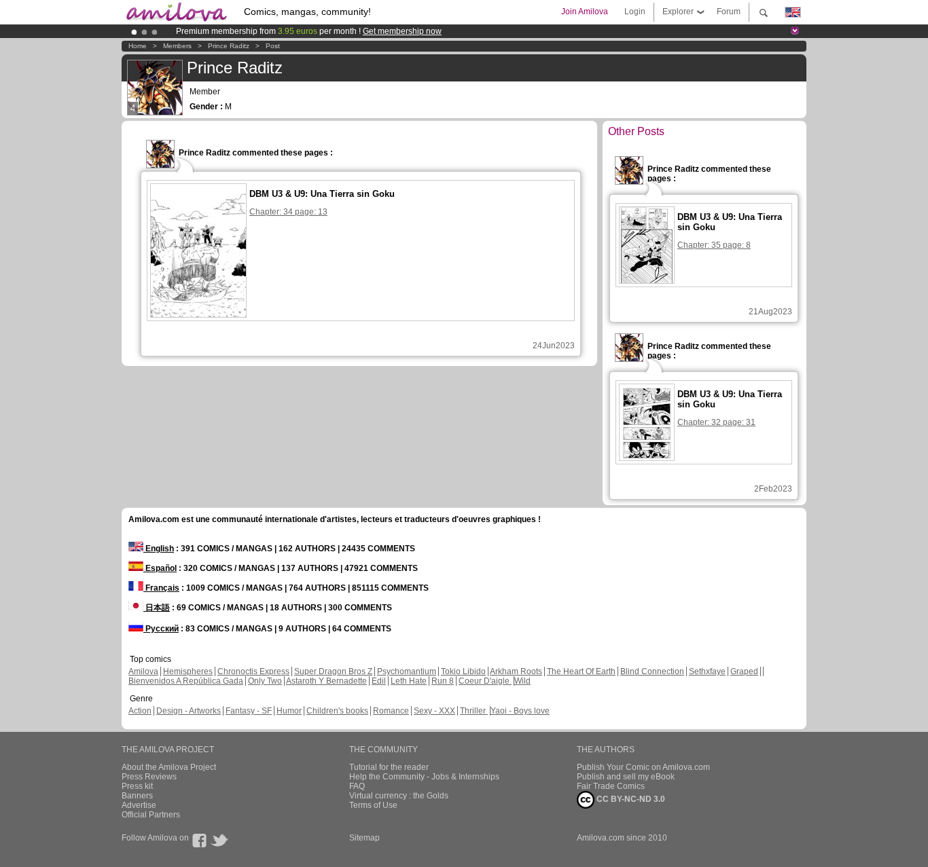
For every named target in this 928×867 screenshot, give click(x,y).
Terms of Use (373, 805)
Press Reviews (149, 776)
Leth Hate (409, 681)
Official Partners (151, 814)
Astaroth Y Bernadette (326, 681)
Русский (161, 628)
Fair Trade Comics (611, 786)
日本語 (156, 607)
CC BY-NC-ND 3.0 (629, 799)
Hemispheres (188, 671)
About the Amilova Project (169, 767)
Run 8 (442, 681)
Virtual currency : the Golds (398, 795)
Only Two (265, 681)
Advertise (139, 805)
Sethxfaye (707, 671)
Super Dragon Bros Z (333, 671)
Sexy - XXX (434, 711)
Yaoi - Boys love (520, 711)
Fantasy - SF (249, 711)
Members (177, 46)
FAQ (357, 786)
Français (161, 588)
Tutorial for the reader (389, 767)
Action (139, 711)
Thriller (474, 711)
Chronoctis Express (253, 671)
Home (137, 46)
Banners (137, 795)
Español (160, 568)
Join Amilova (584, 11)
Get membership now (402, 31)
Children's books (337, 711)
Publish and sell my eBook (626, 776)
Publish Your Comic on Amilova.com (643, 767)
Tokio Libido (463, 671)
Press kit (137, 786)
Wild (522, 681)
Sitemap (364, 838)
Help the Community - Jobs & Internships (424, 776)
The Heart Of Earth (581, 671)
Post (273, 46)
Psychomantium (406, 671)
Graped (744, 671)
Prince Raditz (228, 46)
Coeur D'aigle (485, 681)
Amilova (143, 671)
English (158, 548)
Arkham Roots (516, 671)
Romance (391, 711)
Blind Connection (652, 671)
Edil (379, 681)
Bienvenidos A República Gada (185, 681)
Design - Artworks (188, 711)
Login (634, 11)
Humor (289, 711)
